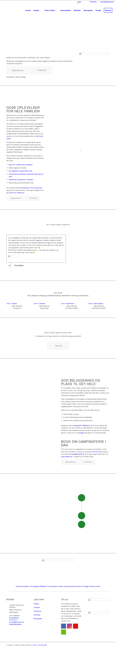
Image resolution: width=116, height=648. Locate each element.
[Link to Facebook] (3, 1)
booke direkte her (66, 456)
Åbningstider (38, 618)
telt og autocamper (36, 188)
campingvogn (24, 188)
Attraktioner (37, 611)
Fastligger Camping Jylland (91, 586)
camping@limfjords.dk (107, 2)
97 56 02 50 (93, 2)
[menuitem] (81, 3)
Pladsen (36, 604)
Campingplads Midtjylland (38, 586)
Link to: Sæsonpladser (95, 303)
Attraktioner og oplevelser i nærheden (21, 179)
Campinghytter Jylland (55, 586)
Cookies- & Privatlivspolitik (39, 645)
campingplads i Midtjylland (81, 425)
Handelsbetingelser (15, 624)
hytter (11, 193)
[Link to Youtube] (9, 1)
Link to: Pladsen (11, 303)
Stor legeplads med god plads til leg (20, 171)
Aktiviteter (37, 615)
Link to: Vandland (39, 303)
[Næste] (63, 237)
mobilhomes (20, 193)
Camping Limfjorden (22, 586)
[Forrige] (58, 237)
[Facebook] (63, 626)
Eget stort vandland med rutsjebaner (21, 164)
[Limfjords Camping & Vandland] (13, 10)
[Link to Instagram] (6, 1)
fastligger (81, 433)
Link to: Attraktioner (67, 303)
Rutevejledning (14, 618)
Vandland (37, 607)
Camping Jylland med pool (72, 586)
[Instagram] (69, 626)
